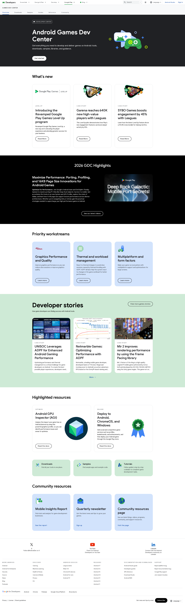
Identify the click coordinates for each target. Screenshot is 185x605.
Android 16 (97, 569)
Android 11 (97, 584)
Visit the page (123, 525)
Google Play (68, 2)
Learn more (42, 280)
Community (65, 12)
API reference (128, 572)
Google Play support (161, 572)
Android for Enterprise (9, 569)
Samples (30, 12)
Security (4, 572)
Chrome (35, 592)
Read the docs (43, 446)
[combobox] (132, 2)
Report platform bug (161, 566)
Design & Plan (39, 2)
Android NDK (128, 578)
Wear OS (66, 569)
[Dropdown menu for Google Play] (75, 2)
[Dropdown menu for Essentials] (29, 2)
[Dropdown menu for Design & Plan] (46, 2)
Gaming (35, 566)
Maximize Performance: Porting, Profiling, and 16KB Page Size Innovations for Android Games (61, 181)
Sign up (79, 525)
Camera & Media (38, 575)
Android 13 (97, 578)
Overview (5, 12)
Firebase (44, 592)
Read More (42, 139)
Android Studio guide (130, 566)
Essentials (23, 2)
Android (4, 566)
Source (4, 575)
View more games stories (140, 304)
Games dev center (10, 8)
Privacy (35, 578)
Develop (54, 2)
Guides (40, 12)
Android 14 (97, 575)
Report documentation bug (163, 569)
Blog (83, 2)
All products (73, 592)
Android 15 (97, 572)
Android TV (66, 578)
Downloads (18, 12)
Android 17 (97, 566)
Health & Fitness (37, 572)
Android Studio (170, 2)
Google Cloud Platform (58, 592)
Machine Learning (38, 569)
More (92, 377)
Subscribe (161, 600)
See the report (41, 525)
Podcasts (5, 584)
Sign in (180, 2)
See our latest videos (92, 214)
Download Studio (129, 575)
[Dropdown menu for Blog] (87, 2)
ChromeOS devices (69, 572)
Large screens (67, 566)
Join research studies (161, 575)
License (11, 600)
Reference (52, 12)
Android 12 (97, 581)
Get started (39, 58)
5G (34, 581)
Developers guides (129, 569)
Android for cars (68, 575)
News (4, 578)
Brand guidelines (20, 600)
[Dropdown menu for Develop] (59, 2)
